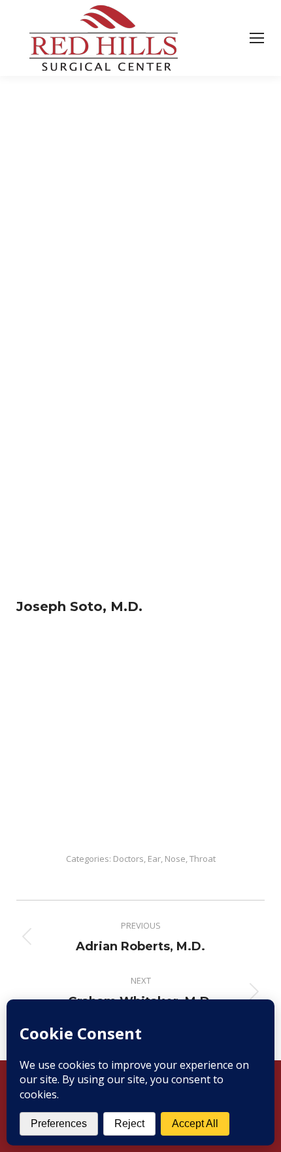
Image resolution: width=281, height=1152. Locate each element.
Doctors (128, 858)
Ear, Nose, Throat (182, 858)
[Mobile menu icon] (257, 38)
